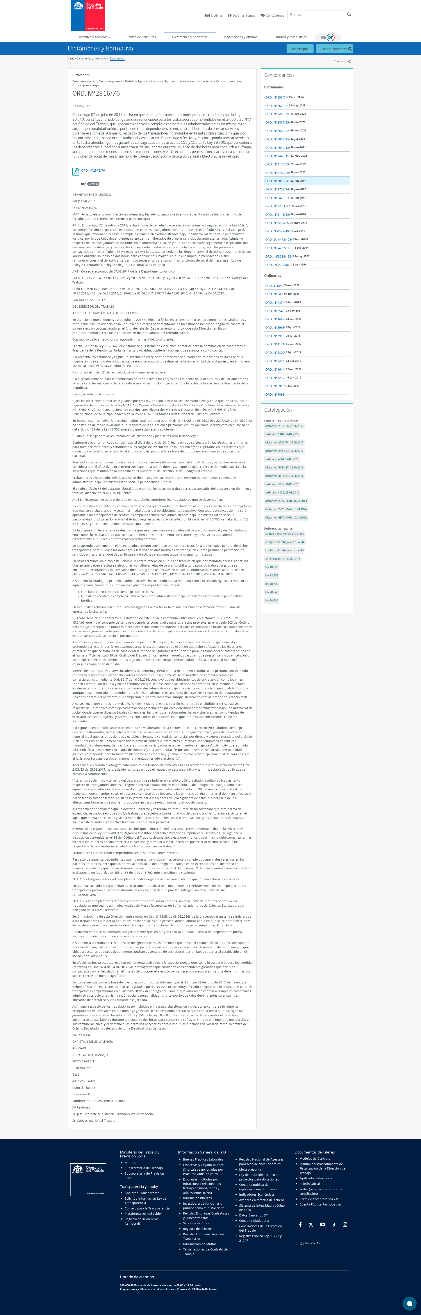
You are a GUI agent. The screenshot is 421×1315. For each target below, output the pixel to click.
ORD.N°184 (273, 285)
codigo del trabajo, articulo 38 (284, 550)
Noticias (217, 15)
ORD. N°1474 (274, 302)
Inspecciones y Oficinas (135, 1289)
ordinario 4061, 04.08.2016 (282, 459)
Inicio (71, 58)
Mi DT (328, 37)
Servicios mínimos (196, 1223)
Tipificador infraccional (316, 1178)
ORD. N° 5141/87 (277, 206)
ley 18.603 (271, 567)
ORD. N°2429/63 (277, 198)
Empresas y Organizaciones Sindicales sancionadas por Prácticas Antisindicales (203, 1169)
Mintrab (131, 1163)
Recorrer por (299, 49)
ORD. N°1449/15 (277, 156)
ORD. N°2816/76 (93, 170)
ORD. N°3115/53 (277, 214)
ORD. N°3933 (274, 327)
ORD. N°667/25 (276, 106)
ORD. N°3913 (274, 336)
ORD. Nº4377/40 (277, 231)
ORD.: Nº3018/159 (278, 256)
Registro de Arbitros (197, 1229)
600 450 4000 (128, 1285)
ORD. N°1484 (274, 361)
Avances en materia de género (261, 1200)
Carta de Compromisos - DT (320, 1199)
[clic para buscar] (349, 14)
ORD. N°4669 (274, 319)
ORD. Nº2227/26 (277, 223)
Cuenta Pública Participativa (320, 1204)
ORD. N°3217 (274, 378)
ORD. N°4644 (274, 369)
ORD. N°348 (274, 294)
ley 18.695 (271, 575)
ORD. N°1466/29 (277, 114)
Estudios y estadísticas (290, 37)
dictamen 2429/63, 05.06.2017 (284, 451)
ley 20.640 (271, 592)
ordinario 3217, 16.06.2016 (282, 484)
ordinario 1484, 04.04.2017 (282, 434)
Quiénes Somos (243, 15)
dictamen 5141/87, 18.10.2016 (284, 467)
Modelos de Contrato (315, 1158)
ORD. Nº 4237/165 (278, 248)
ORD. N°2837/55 (277, 122)
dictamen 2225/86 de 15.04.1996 (286, 509)
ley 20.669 (271, 600)
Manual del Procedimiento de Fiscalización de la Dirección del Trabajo (323, 1168)
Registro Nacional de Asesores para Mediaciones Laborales (261, 1161)
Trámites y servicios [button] (93, 37)
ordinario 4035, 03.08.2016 (282, 492)
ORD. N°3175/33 (277, 164)
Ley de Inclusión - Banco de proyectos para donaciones (259, 1177)
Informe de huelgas (197, 1198)
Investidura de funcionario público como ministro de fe (203, 1205)
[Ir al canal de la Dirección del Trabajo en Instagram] (344, 1224)
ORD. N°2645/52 (277, 131)
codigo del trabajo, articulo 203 (285, 542)
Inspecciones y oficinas (240, 37)
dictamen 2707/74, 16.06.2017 (284, 442)
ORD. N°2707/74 (277, 189)
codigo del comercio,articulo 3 (284, 534)
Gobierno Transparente (142, 1193)
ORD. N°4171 (274, 344)
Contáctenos (275, 15)
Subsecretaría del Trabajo (144, 1168)
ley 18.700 (271, 584)
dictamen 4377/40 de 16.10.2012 (286, 517)
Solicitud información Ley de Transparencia (145, 1200)
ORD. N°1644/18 (277, 147)
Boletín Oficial (310, 1184)
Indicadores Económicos (257, 1194)
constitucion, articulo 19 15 (282, 559)
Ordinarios (272, 275)
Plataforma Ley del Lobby (143, 1213)
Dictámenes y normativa (190, 37)
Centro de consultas (141, 37)
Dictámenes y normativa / (92, 58)
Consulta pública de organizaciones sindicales (258, 1186)
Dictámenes (117, 58)
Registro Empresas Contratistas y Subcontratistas (206, 1215)
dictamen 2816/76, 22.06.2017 (284, 426)
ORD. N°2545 (274, 311)
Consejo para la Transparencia (147, 1208)
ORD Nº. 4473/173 (278, 239)
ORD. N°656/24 (276, 97)
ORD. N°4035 (274, 394)
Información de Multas (199, 1244)
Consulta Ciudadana (254, 1220)
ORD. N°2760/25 (277, 172)
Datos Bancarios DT (253, 1215)
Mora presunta (250, 1169)
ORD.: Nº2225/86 (277, 265)
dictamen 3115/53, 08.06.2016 (284, 476)
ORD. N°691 (274, 386)
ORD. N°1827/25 (277, 139)
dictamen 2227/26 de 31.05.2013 (286, 501)
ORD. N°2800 (274, 352)
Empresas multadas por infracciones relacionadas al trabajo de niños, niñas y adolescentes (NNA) (203, 1186)
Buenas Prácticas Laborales (203, 1159)
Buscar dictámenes (333, 49)
